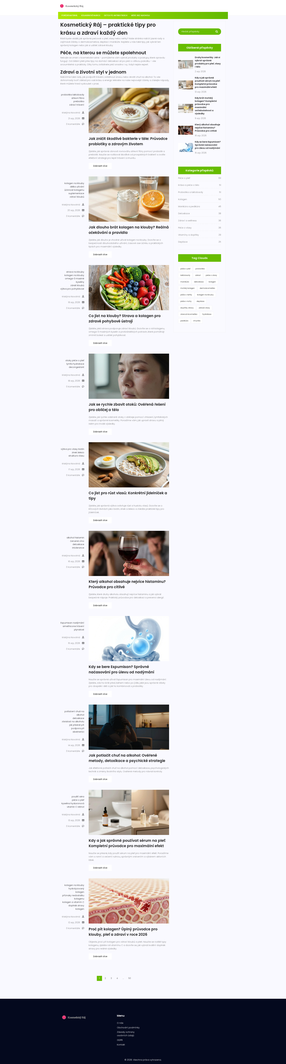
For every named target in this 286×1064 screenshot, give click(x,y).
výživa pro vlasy (69, 449)
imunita (196, 320)
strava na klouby (75, 271)
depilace (200, 301)
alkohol (70, 537)
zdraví (198, 275)
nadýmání (78, 622)
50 (129, 978)
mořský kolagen (187, 288)
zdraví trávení (76, 104)
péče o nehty (186, 294)
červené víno (77, 541)
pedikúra (184, 320)
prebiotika (78, 101)
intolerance (78, 547)
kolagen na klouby (74, 183)
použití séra (78, 796)
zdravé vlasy (204, 308)
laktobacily (78, 94)
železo (81, 452)
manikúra (184, 281)
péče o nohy (186, 301)
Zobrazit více (100, 165)
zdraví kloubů (77, 196)
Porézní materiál (69, 15)
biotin (81, 449)
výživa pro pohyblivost (72, 288)
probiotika (66, 94)
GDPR (120, 1040)
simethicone (69, 626)
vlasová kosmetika (188, 314)
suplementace (76, 193)
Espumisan (66, 622)
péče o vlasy (211, 275)
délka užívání (77, 186)
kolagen (212, 281)
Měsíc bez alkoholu (140, 15)
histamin (79, 537)
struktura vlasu (76, 455)
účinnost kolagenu (74, 189)
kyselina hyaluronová (73, 803)
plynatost (79, 629)
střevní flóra (78, 98)
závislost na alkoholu (73, 721)
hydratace (78, 363)
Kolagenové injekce (90, 15)
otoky (68, 360)
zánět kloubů (77, 285)
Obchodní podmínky (128, 1027)
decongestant (76, 367)
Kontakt (121, 1044)
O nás (120, 1022)
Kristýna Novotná (71, 112)
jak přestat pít (76, 724)
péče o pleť (78, 360)
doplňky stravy (187, 308)
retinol (81, 806)
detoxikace (78, 544)
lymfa (69, 363)
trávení (80, 626)
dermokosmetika (207, 288)
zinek (74, 452)
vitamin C (72, 806)
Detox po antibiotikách (115, 15)
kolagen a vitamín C (73, 902)
